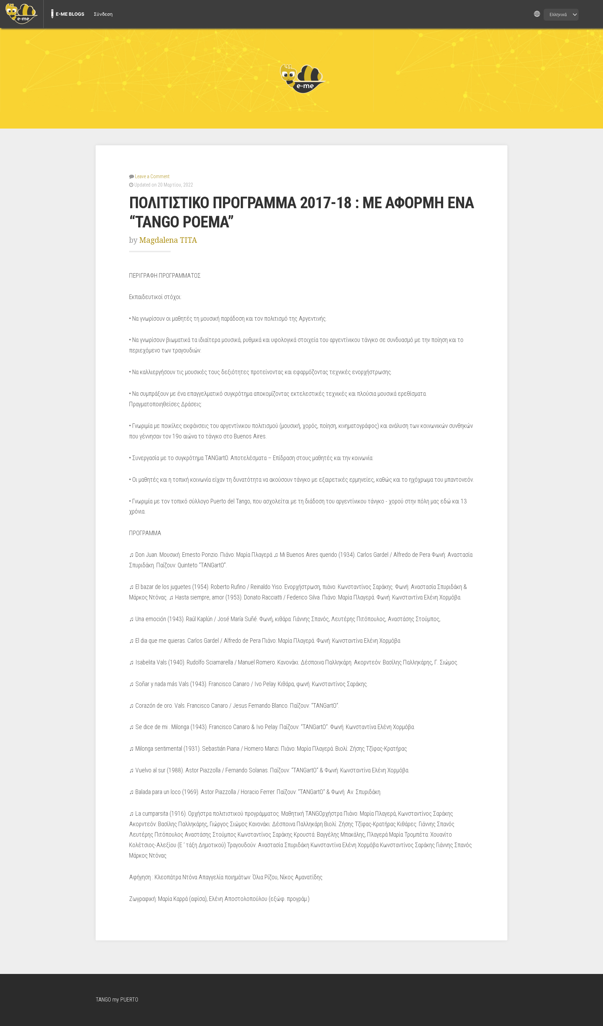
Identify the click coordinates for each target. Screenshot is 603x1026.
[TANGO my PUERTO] (301, 78)
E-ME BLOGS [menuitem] (70, 14)
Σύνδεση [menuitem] (103, 14)
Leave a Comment (152, 176)
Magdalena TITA (168, 240)
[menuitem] (21, 14)
